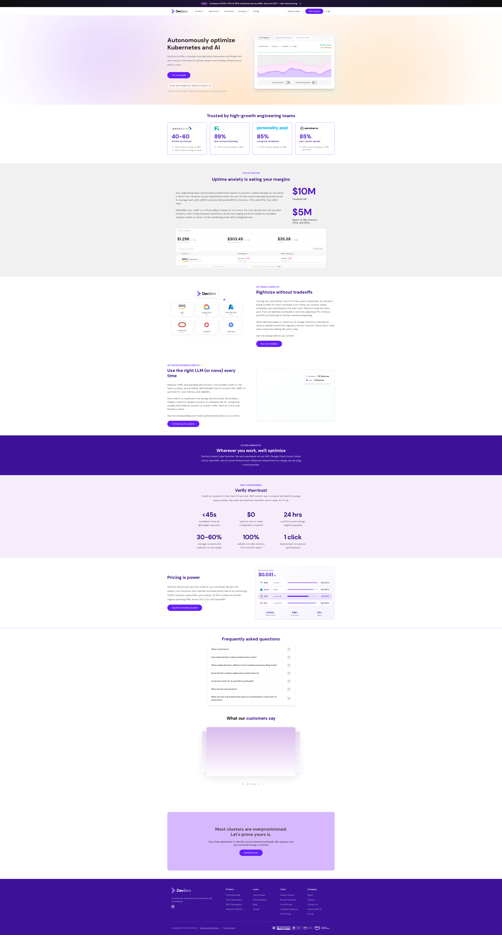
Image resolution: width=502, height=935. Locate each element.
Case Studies (259, 895)
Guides (256, 909)
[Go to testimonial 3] (252, 784)
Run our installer (269, 343)
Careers (311, 900)
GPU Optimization (234, 904)
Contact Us (312, 904)
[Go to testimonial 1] (248, 784)
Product (198, 11)
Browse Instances (288, 900)
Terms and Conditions (209, 928)
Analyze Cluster (287, 895)
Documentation (260, 900)
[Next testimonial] (259, 784)
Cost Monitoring (233, 895)
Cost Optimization (234, 900)
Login (328, 11)
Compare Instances (289, 909)
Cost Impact (265, 38)
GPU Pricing (285, 914)
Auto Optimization (303, 38)
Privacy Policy (229, 928)
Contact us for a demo (183, 423)
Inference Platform (234, 909)
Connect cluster (317, 249)
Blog (255, 904)
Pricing (256, 11)
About (310, 895)
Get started (314, 11)
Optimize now (251, 852)
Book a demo (294, 11)
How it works (222, 91)
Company (242, 11)
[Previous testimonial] (243, 784)
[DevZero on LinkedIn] (173, 906)
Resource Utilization (284, 38)
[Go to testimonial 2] (250, 784)
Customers (229, 11)
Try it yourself (179, 75)
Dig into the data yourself (184, 607)
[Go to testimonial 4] (254, 784)
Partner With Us (314, 909)
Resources (213, 11)
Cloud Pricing (286, 904)
